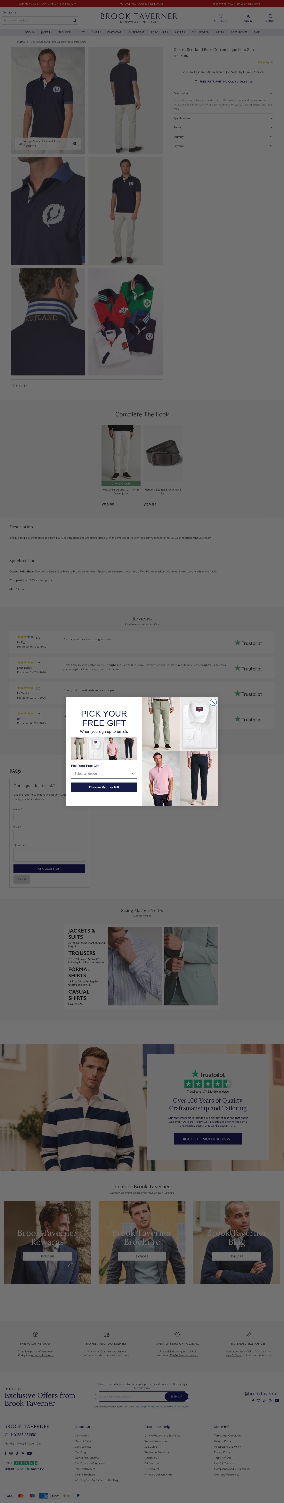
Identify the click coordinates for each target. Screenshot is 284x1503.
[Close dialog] (213, 702)
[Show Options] (133, 773)
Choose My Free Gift (104, 787)
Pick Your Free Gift (85, 765)
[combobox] (102, 773)
